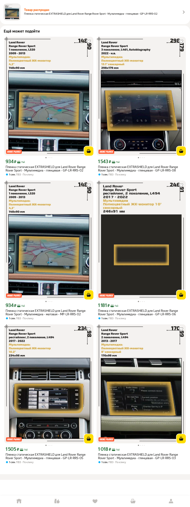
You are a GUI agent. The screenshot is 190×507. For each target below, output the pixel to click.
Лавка (57, 501)
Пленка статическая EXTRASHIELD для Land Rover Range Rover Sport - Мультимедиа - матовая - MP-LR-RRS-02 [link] (46, 312)
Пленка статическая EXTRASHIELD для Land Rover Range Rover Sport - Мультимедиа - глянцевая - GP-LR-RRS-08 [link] (138, 168)
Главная (19, 501)
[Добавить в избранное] (89, 41)
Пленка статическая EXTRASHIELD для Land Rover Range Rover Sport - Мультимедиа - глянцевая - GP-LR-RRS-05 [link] (46, 456)
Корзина (133, 501)
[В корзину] (89, 151)
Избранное (95, 501)
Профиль (171, 501)
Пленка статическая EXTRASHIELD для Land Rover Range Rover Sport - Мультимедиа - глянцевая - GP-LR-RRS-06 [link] (138, 312)
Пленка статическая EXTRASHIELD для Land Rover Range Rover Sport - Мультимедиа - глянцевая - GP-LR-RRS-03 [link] (138, 456)
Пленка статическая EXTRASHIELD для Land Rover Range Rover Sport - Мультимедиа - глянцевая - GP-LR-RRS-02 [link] (46, 168)
